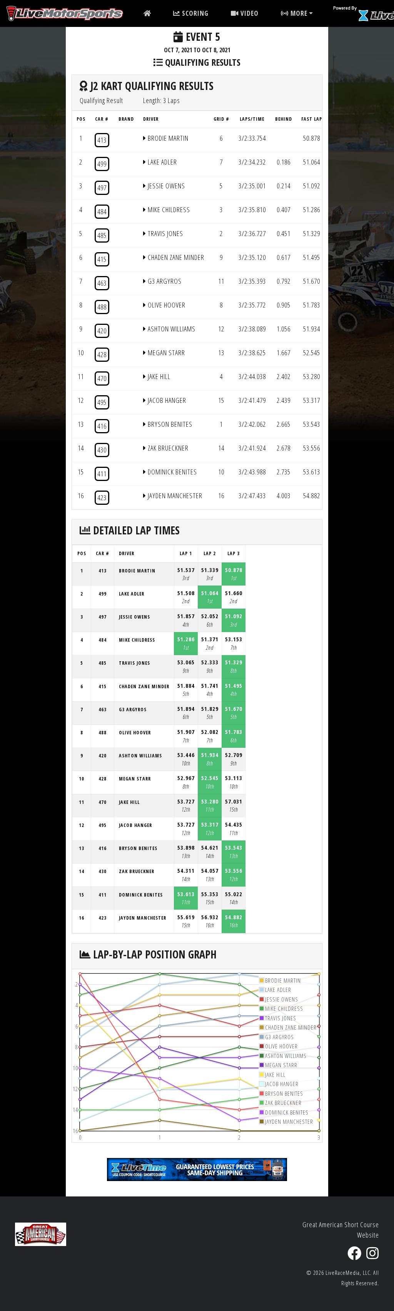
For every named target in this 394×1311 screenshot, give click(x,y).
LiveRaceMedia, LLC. (349, 1272)
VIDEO (249, 13)
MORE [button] (298, 13)
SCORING (194, 13)
